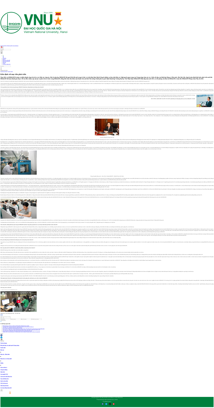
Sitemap (16, 45)
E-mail (10, 45)
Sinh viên (4, 62)
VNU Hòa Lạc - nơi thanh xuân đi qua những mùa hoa (12, 327)
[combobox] (1, 47)
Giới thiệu (4, 58)
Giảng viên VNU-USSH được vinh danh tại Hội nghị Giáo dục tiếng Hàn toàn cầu (17, 330)
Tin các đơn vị (3, 367)
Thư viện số (2, 45)
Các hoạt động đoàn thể (5, 387)
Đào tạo (4, 59)
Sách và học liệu (4, 381)
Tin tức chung (10, 71)
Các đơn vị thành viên (6, 64)
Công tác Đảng (3, 369)
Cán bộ (4, 63)
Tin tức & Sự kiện (4, 71)
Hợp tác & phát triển (6, 61)
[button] (107, 335)
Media (1, 363)
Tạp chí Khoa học (4, 378)
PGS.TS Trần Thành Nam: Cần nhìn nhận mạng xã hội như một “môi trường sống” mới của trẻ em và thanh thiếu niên (23, 328)
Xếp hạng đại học (4, 385)
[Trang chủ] (33, 44)
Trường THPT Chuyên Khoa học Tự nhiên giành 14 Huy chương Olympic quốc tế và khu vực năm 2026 (21, 331)
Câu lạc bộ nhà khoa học (6, 376)
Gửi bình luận (3, 320)
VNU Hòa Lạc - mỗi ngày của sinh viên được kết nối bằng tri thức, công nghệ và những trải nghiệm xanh (21, 329)
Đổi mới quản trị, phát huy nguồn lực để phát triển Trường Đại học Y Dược (16, 325)
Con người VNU (4, 374)
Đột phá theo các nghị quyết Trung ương (9, 345)
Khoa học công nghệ (6, 60)
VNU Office (7, 45)
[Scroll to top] (1, 390)
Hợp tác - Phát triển (5, 354)
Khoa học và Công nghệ (6, 358)
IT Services (13, 45)
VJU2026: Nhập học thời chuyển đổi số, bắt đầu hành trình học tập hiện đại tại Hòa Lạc (18, 326)
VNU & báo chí (4, 383)
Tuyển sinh (2, 347)
